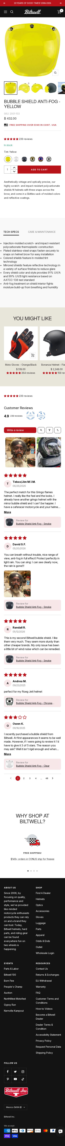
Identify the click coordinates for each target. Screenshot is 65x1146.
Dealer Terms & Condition (44, 1026)
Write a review (15, 430)
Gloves (40, 917)
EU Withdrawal (44, 980)
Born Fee (9, 980)
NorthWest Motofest (15, 998)
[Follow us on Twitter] (15, 1071)
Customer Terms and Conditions (47, 1000)
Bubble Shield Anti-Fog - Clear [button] (33, 765)
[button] (11, 139)
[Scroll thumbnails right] (57, 452)
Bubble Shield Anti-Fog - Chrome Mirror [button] (34, 703)
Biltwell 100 (10, 974)
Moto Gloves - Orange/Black (21, 364)
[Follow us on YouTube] (15, 1079)
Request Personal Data (48, 1046)
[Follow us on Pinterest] (8, 1079)
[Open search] (41, 430)
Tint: (10, 151)
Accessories (42, 911)
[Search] (11, 11)
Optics (39, 905)
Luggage (41, 923)
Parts (38, 929)
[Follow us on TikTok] (22, 1079)
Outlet (39, 947)
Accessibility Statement (48, 1034)
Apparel (40, 935)
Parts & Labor (11, 968)
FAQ (38, 992)
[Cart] (59, 12)
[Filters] (49, 430)
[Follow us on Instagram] (22, 1071)
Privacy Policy (43, 1040)
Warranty (41, 986)
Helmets (40, 899)
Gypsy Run (10, 1004)
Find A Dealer (43, 893)
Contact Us (42, 968)
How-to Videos (44, 1008)
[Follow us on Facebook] (8, 1071)
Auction (8, 992)
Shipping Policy (44, 1052)
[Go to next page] (53, 778)
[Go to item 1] (20, 452)
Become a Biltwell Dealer (45, 1016)
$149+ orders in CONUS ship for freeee (32, 859)
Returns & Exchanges (47, 974)
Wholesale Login (45, 953)
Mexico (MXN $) (14, 1107)
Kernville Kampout (14, 1010)
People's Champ (13, 986)
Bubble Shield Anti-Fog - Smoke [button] (33, 523)
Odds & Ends (43, 941)
